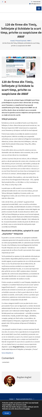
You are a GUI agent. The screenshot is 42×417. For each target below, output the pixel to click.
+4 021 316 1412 (36, 1)
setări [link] (27, 409)
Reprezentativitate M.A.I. (24, 399)
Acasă (12, 41)
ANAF (29, 41)
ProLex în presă (21, 41)
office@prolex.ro (35, 3)
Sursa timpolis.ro (7, 353)
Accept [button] (7, 413)
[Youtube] (5, 2)
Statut (11, 399)
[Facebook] (2, 2)
